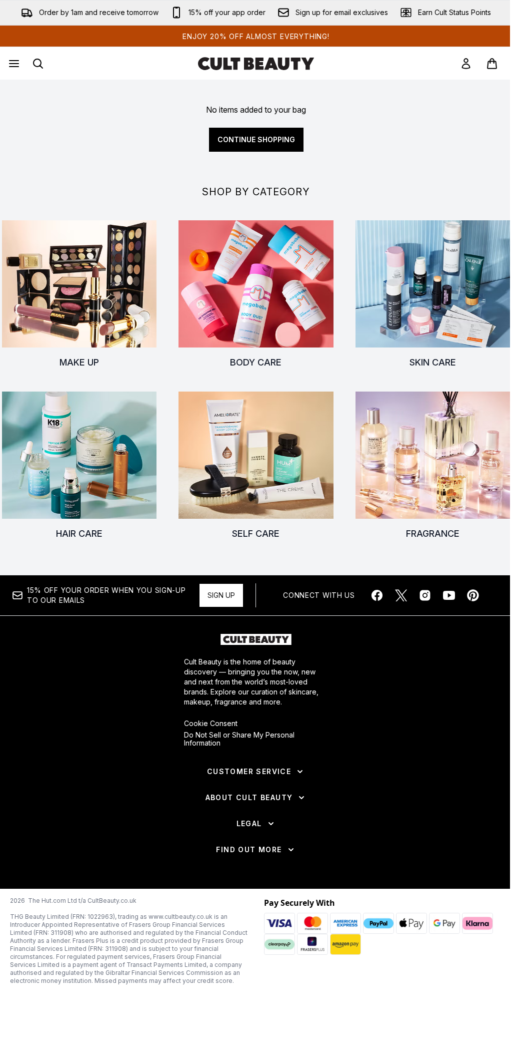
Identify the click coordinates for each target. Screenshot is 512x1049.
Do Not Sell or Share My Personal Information (239, 739)
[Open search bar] (38, 64)
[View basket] (492, 64)
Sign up (221, 595)
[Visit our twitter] (401, 595)
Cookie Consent (211, 724)
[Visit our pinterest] (473, 595)
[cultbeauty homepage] (256, 64)
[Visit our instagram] (425, 595)
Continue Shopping (256, 139)
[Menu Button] (13, 64)
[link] (466, 64)
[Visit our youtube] (449, 595)
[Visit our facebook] (377, 595)
